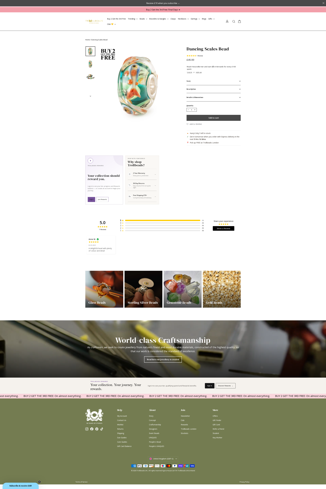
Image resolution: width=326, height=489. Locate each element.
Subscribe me (179, 281)
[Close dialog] (192, 218)
